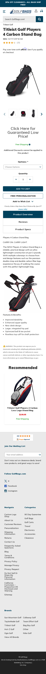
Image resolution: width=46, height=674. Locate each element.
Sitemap (8, 595)
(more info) (22, 209)
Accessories (30, 534)
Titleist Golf (9, 625)
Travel (27, 526)
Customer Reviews (12, 524)
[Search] (39, 19)
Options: (23, 162)
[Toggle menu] (5, 11)
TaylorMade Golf (11, 621)
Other (25, 629)
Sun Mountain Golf (12, 617)
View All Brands (11, 637)
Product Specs (23, 229)
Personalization (11, 528)
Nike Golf (27, 633)
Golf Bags (29, 518)
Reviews (23, 221)
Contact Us (9, 542)
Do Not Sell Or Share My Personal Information (10, 576)
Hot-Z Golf (9, 629)
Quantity (23, 173)
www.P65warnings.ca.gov (29, 358)
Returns (8, 538)
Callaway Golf (29, 617)
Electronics (30, 530)
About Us (8, 520)
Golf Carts (29, 522)
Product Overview (23, 214)
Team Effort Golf (30, 621)
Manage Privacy (11, 565)
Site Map (23, 665)
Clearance (29, 538)
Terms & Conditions (9, 556)
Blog (6, 552)
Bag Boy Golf (29, 625)
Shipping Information (9, 533)
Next (41, 114)
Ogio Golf (8, 633)
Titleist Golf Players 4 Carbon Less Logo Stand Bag (22, 409)
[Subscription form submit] (40, 455)
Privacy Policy (10, 561)
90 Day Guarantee (33, 514)
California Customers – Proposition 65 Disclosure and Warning (11, 587)
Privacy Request (11, 569)
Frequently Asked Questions (12, 547)
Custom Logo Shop (10, 515)
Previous (4, 114)
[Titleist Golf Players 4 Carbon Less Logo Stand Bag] (22, 390)
